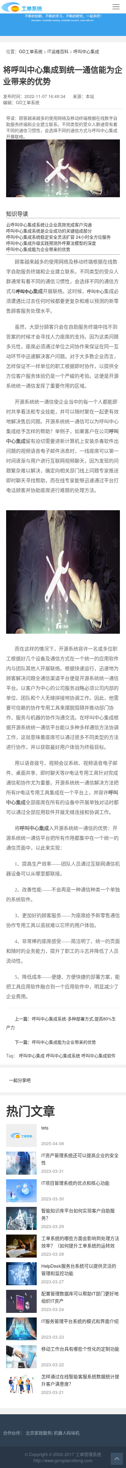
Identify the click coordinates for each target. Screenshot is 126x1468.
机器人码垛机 (67, 1433)
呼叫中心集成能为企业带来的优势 (38, 249)
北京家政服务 (38, 1433)
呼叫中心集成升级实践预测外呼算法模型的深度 (51, 243)
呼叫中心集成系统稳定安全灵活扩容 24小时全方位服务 (58, 237)
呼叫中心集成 (86, 51)
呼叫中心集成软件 (98, 1055)
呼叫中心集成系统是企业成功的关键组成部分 (49, 231)
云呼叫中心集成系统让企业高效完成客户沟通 (49, 224)
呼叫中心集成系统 (63, 1055)
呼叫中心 (24, 291)
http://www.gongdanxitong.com (63, 1460)
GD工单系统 (31, 51)
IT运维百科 (58, 51)
